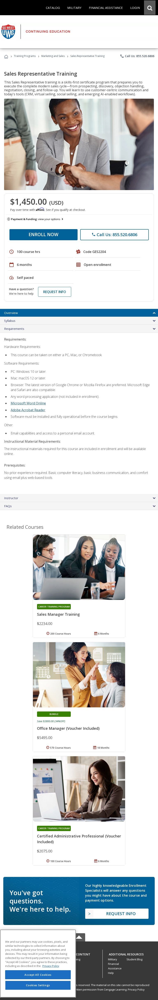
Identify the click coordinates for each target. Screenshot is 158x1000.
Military (112, 959)
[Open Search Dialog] (150, 7)
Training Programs (25, 56)
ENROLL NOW (43, 234)
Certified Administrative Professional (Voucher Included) (79, 839)
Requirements (14, 329)
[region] (38, 964)
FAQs (8, 506)
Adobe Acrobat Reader (28, 410)
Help (111, 973)
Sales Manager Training (58, 614)
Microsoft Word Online (28, 403)
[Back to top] (79, 953)
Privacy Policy (136, 989)
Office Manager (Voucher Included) (68, 728)
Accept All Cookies (37, 975)
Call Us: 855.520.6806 (137, 56)
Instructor (11, 498)
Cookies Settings (38, 985)
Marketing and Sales (53, 56)
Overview (11, 313)
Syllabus (9, 321)
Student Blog (134, 959)
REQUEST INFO (54, 292)
